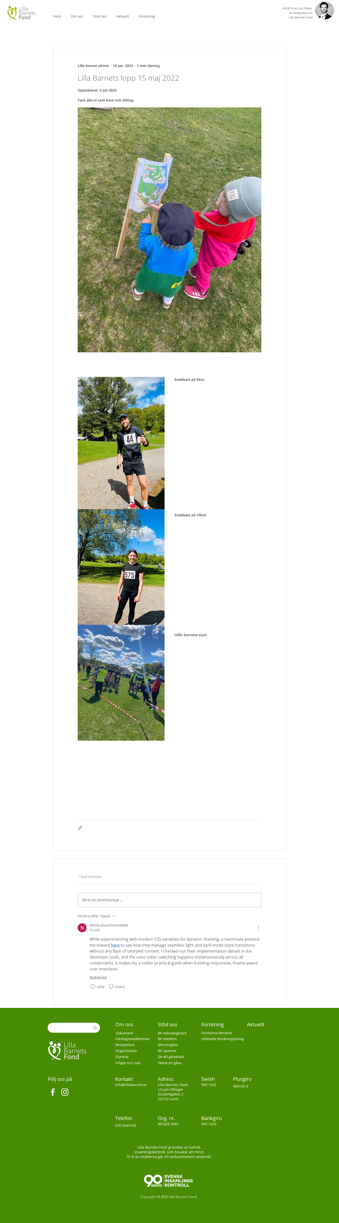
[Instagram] (65, 1092)
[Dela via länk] (80, 828)
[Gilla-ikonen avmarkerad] (93, 987)
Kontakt (124, 1079)
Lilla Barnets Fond (183, 1196)
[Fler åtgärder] (258, 928)
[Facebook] (53, 1092)
